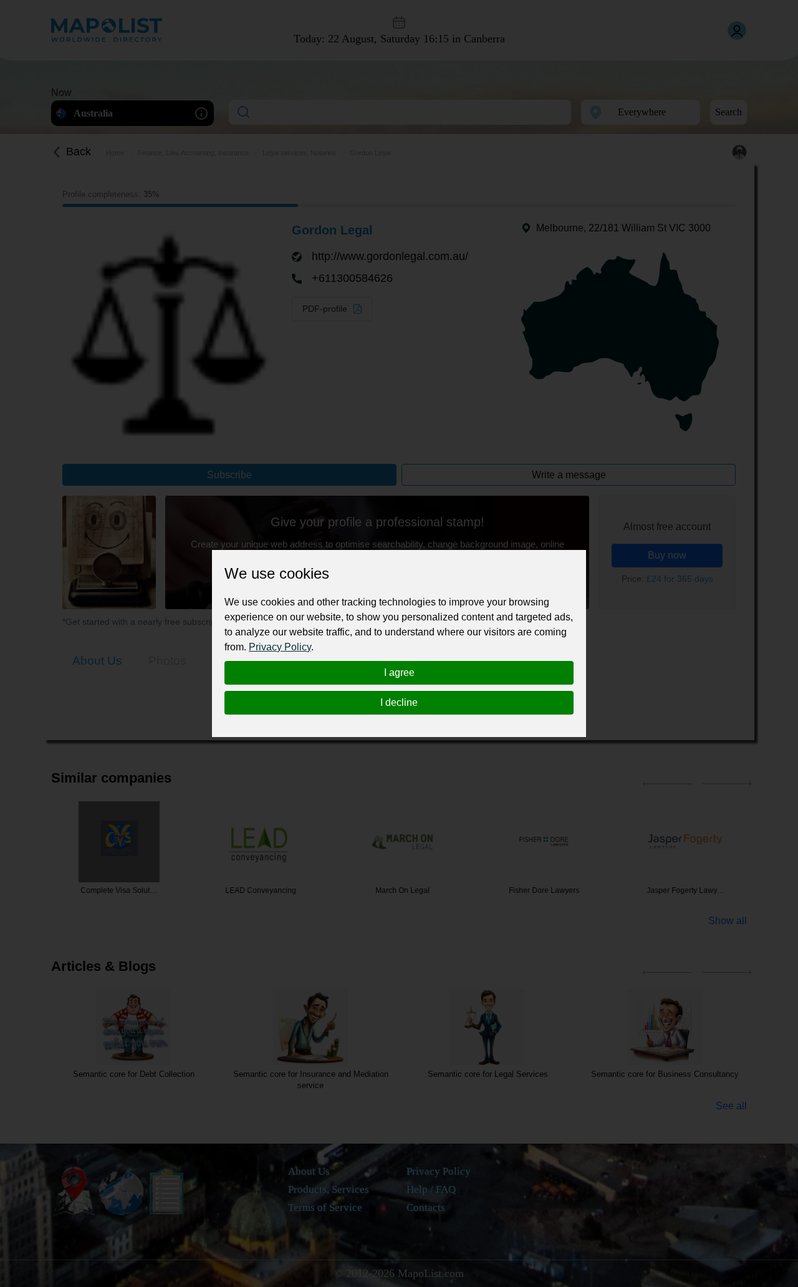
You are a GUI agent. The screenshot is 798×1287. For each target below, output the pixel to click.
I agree (399, 672)
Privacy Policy (280, 647)
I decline (399, 702)
